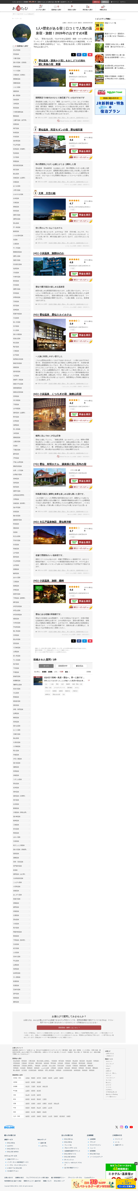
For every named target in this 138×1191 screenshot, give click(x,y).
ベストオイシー (110, 1078)
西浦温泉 (16, 697)
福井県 (39, 1095)
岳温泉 (15, 239)
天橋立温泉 (16, 734)
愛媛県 (39, 1112)
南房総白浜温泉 (18, 359)
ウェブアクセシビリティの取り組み (37, 1177)
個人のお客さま (10, 1135)
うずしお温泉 (17, 779)
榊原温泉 (16, 717)
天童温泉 (16, 202)
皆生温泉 (16, 829)
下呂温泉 (16, 668)
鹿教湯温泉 (16, 437)
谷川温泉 (16, 326)
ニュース (92, 1148)
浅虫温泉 (16, 99)
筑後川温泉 (16, 899)
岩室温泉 (16, 511)
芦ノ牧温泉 (16, 227)
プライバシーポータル (75, 1177)
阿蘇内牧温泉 (17, 932)
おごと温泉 (16, 730)
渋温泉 (15, 445)
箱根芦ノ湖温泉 (18, 379)
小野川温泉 (16, 190)
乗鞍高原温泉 (17, 466)
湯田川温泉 (16, 215)
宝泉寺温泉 (16, 989)
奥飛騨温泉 (16, 680)
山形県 (56, 1078)
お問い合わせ (8, 1177)
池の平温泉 (16, 507)
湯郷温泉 (16, 857)
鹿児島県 (62, 1116)
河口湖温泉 (16, 400)
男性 (57, 684)
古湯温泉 (16, 915)
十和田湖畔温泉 (18, 112)
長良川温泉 (16, 689)
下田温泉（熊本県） (19, 940)
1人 (46, 684)
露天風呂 (69, 687)
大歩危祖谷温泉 (18, 878)
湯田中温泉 (16, 491)
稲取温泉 (16, 618)
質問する (105, 2)
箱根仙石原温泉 (18, 392)
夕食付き (75, 691)
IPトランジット (69, 1160)
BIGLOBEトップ (59, 1181)
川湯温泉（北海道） (19, 75)
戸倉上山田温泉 (18, 462)
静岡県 (27, 1099)
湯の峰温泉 (16, 816)
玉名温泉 (16, 944)
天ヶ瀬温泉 (16, 977)
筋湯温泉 (16, 981)
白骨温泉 (16, 421)
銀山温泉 (16, 174)
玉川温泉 (16, 157)
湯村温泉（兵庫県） (19, 796)
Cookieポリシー (89, 1177)
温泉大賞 (43, 1143)
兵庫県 (44, 1103)
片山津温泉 (16, 561)
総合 (66, 672)
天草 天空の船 (47, 193)
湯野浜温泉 (16, 219)
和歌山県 (56, 1103)
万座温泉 (16, 301)
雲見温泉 (16, 643)
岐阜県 (33, 1099)
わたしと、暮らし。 (112, 1073)
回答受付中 (62, 666)
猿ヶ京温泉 (16, 322)
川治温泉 (16, 272)
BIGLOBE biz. (68, 1139)
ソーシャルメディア (96, 1157)
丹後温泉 (16, 755)
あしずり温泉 (17, 895)
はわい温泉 (16, 837)
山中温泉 (16, 553)
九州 (62, 684)
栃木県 (27, 1082)
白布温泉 (16, 198)
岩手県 (39, 1078)
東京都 (39, 1086)
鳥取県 (27, 1108)
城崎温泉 (16, 767)
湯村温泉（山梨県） (19, 412)
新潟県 (39, 1090)
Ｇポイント (109, 1061)
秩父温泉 (16, 342)
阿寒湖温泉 (16, 66)
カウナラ (108, 1085)
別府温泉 (16, 969)
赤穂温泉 (16, 775)
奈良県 (50, 1103)
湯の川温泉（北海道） (20, 62)
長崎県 (68, 684)
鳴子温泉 (16, 128)
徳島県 (27, 1112)
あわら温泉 (16, 577)
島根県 (33, 1108)
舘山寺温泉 (16, 639)
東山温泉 (16, 223)
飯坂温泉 (16, 231)
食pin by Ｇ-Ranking (112, 1094)
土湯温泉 (16, 244)
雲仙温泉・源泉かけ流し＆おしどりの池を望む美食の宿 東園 (61, 62)
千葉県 (33, 1086)
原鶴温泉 (16, 903)
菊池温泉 (16, 936)
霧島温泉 (16, 1002)
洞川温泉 (16, 800)
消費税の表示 (19, 1177)
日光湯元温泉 (17, 264)
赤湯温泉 (16, 182)
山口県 (50, 1108)
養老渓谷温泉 (17, 363)
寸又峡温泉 (16, 647)
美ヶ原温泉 (16, 429)
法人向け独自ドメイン (71, 1168)
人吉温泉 (16, 952)
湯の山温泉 (16, 726)
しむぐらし (43, 1146)
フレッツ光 (67, 1145)
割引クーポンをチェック (82, 91)
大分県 (50, 1116)
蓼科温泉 (16, 454)
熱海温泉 (16, 586)
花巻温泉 (16, 124)
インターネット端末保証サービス (17, 1162)
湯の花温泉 (16, 763)
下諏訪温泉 (16, 450)
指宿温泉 (16, 998)
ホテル (77, 687)
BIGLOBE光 (11, 1143)
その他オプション (13, 1171)
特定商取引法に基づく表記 (12, 1181)
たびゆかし (109, 1089)
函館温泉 (16, 91)
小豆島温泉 (16, 886)
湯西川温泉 (16, 289)
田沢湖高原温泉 (18, 165)
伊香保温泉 (16, 297)
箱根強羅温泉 (17, 388)
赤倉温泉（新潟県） (19, 503)
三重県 (44, 1099)
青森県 (33, 1078)
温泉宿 (61, 691)
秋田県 (50, 1078)
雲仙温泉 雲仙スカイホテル (56, 314)
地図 (73, 79)
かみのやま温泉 (18, 194)
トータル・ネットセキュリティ (17, 1165)
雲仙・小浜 (48, 687)
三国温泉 (16, 581)
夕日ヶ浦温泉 (17, 759)
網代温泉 (16, 602)
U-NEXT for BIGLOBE (14, 1168)
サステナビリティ (95, 1145)
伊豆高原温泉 (17, 606)
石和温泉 (16, 396)
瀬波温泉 (16, 528)
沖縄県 (68, 1116)
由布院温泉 (16, 973)
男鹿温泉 (16, 161)
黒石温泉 (16, 108)
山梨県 (27, 1090)
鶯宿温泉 (16, 116)
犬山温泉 (16, 693)
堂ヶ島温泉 (16, 656)
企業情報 (90, 1135)
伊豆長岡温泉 (17, 614)
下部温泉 (16, 404)
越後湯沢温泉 (17, 520)
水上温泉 (16, 330)
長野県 (33, 1090)
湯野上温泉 (16, 256)
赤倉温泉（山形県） (19, 178)
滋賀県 (27, 1103)
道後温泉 (16, 890)
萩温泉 (15, 870)
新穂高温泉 (16, 676)
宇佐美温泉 (16, 627)
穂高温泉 (16, 487)
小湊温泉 (16, 351)
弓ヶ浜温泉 (16, 660)
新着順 (44, 672)
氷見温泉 (16, 544)
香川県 (33, 1112)
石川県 (33, 1095)
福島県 (61, 1078)
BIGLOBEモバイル (13, 1149)
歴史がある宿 (56, 694)
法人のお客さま (67, 1135)
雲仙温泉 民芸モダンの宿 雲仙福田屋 (60, 129)
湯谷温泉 (16, 705)
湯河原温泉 (16, 371)
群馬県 (33, 1082)
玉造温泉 (16, 841)
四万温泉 (16, 305)
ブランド (92, 1142)
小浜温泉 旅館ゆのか (52, 253)
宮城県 (44, 1078)
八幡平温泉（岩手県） (20, 120)
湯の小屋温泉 (17, 334)
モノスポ (108, 1080)
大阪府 (39, 1103)
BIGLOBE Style (95, 1154)
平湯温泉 (16, 672)
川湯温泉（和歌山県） (20, 812)
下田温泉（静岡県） (19, 598)
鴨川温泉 (16, 347)
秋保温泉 (16, 132)
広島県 (44, 1108)
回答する (96, 2)
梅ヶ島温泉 (16, 631)
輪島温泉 (16, 573)
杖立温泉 (16, 948)
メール (117, 1142)
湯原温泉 (16, 853)
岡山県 (39, 1108)
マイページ (115, 2)
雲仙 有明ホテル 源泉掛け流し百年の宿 (63, 464)
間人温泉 (16, 750)
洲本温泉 (16, 792)
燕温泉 (15, 532)
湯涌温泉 (16, 569)
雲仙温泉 (16, 919)
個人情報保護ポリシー (58, 1177)
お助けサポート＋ (13, 1159)
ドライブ (47, 691)
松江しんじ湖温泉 (19, 845)
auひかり (10, 1146)
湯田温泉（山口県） (19, 874)
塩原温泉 (16, 268)
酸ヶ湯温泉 (16, 95)
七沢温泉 (16, 375)
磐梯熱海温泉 (17, 252)
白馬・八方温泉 (18, 470)
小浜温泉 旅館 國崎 (52, 580)
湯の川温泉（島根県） (20, 849)
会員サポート (119, 1145)
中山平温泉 (16, 145)
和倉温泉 (16, 548)
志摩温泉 (16, 713)
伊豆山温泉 (16, 610)
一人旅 (51, 684)
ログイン (123, 2)
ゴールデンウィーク (59, 687)
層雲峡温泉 (16, 79)
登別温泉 (16, 54)
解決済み (79, 666)
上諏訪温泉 (16, 441)
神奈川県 (45, 1086)
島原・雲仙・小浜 (77, 684)
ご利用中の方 (117, 1135)
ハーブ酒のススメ (111, 1096)
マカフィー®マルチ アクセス (73, 1164)
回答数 (50, 672)
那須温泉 (16, 281)
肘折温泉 (16, 211)
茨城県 (39, 1082)
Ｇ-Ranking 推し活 (111, 1092)
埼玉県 (27, 1086)
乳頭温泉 (16, 153)
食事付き (47, 694)
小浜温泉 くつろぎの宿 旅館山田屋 (60, 394)
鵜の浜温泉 (16, 515)
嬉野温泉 (16, 907)
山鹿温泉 (16, 965)
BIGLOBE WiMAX (13, 1152)
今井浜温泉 (16, 623)
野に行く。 (109, 1082)
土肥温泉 (16, 651)
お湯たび (108, 1071)
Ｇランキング (110, 1063)
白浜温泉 (16, 804)
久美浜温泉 (16, 742)
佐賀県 (33, 1116)
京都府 (33, 1103)
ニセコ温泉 (16, 87)
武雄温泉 (16, 911)
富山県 (27, 1095)
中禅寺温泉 (16, 277)
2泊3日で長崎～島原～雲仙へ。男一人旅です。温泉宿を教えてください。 (70, 117)
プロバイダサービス (70, 1148)
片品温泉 (16, 318)
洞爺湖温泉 (16, 83)
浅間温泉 (16, 425)
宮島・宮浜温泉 (18, 862)
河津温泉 (16, 635)
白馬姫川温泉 (17, 474)
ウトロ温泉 (16, 70)
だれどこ (108, 1066)
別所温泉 (16, 482)
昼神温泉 (16, 478)
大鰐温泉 (16, 103)
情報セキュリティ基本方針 (32, 1181)
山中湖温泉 (16, 408)
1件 (79, 470)
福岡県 (27, 1116)
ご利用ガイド (110, 1056)
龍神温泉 (16, 820)
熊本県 (44, 1116)
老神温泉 (16, 309)
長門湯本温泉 (17, 866)
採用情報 (92, 1151)
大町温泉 (16, 433)
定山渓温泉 (16, 50)
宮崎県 (56, 1116)
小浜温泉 (16, 923)
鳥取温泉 (16, 833)
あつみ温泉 (16, 186)
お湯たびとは (110, 1053)
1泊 (64, 694)
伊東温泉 (16, 590)
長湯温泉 (16, 985)
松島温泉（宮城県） (19, 149)
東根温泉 (16, 206)
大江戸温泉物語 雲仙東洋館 (55, 521)
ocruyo (108, 1068)
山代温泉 (16, 565)
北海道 (27, 1078)
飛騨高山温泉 (17, 684)
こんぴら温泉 (17, 882)
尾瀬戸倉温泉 (17, 314)
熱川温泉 (16, 664)
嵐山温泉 (16, 738)
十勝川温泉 (16, 58)
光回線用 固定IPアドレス (72, 1151)
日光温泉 (16, 285)
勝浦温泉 (16, 808)
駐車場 (54, 691)
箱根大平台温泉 (18, 384)
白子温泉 (16, 355)
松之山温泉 (16, 536)
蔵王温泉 (16, 169)
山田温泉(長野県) (18, 495)
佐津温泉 (16, 787)
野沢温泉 (16, 417)
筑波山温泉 (16, 338)
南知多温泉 (16, 701)
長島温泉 (16, 722)
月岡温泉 (16, 499)
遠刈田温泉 (16, 141)
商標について (47, 1181)
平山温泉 (16, 960)
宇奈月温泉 (16, 540)
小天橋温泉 (16, 746)
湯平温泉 (16, 993)
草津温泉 (16, 293)
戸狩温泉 (16, 458)
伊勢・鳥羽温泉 (18, 709)
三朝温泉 (16, 825)
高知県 (44, 1112)
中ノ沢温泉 (16, 248)
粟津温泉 (16, 557)
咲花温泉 (16, 524)
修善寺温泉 (16, 594)
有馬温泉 (16, 771)
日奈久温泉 (16, 956)
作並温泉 (16, 136)
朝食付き (67, 691)
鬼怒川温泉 (16, 260)
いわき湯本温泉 (18, 235)
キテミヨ (108, 1075)
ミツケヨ (108, 1087)
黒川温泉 (16, 928)
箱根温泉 (16, 367)
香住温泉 (16, 783)
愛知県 (39, 1099)
